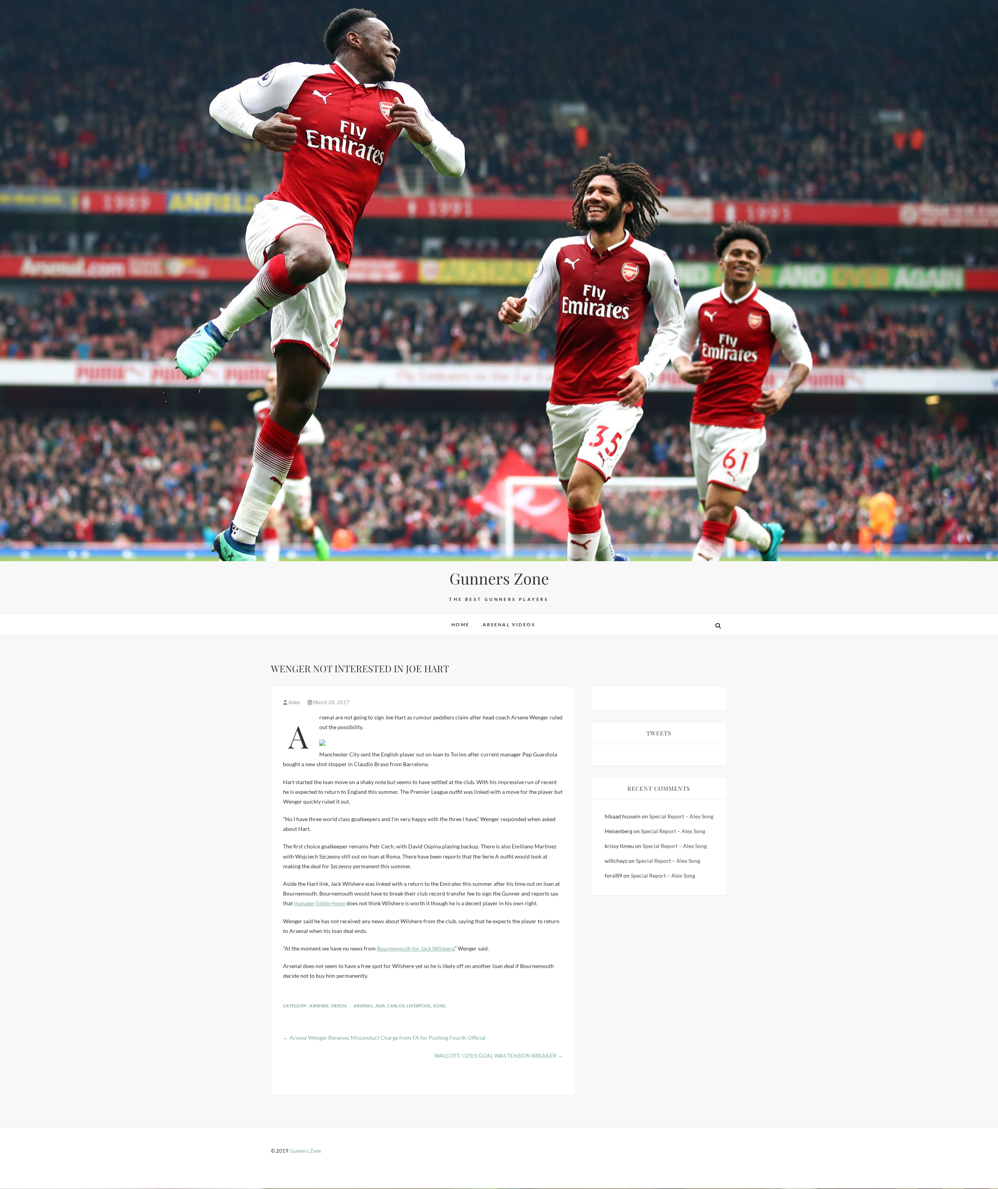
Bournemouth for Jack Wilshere (415, 948)
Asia (380, 1005)
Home (460, 624)
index (294, 702)
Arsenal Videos (509, 624)
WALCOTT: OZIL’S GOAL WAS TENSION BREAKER (498, 1055)
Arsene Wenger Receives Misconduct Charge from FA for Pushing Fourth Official (384, 1037)
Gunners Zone (499, 578)
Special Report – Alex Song (681, 816)
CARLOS (396, 1005)
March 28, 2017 (330, 702)
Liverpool (419, 1005)
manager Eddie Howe (319, 903)
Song (439, 1005)
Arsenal (363, 1005)
